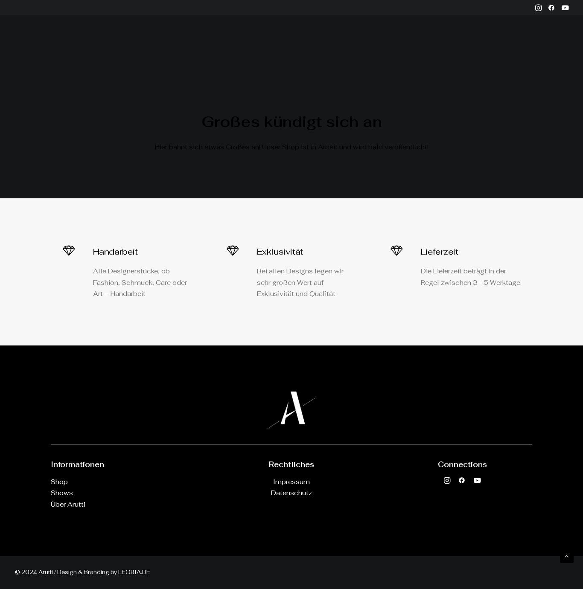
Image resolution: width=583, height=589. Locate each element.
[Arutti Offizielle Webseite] (41, 41)
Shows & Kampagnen (228, 41)
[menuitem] (538, 7)
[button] (538, 7)
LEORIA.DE (134, 572)
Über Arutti (289, 41)
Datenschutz (291, 493)
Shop (59, 482)
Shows (62, 493)
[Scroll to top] (567, 555)
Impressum (291, 482)
